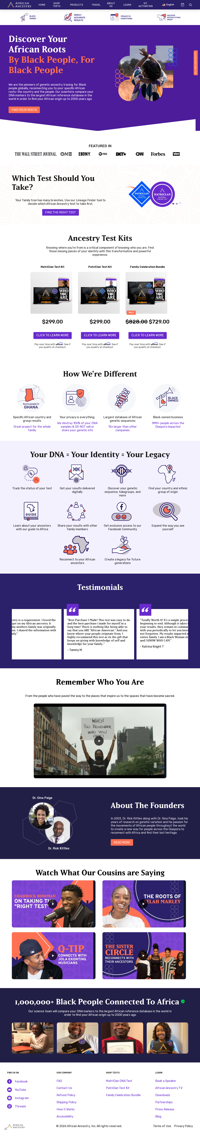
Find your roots (24, 110)
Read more (122, 842)
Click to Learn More (52, 335)
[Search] (190, 4)
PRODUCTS (76, 4)
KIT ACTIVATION (146, 5)
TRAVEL (96, 4)
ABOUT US (111, 5)
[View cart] (182, 5)
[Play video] (99, 741)
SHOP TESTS (56, 5)
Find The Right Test (60, 212)
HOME (42, 4)
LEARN (127, 4)
